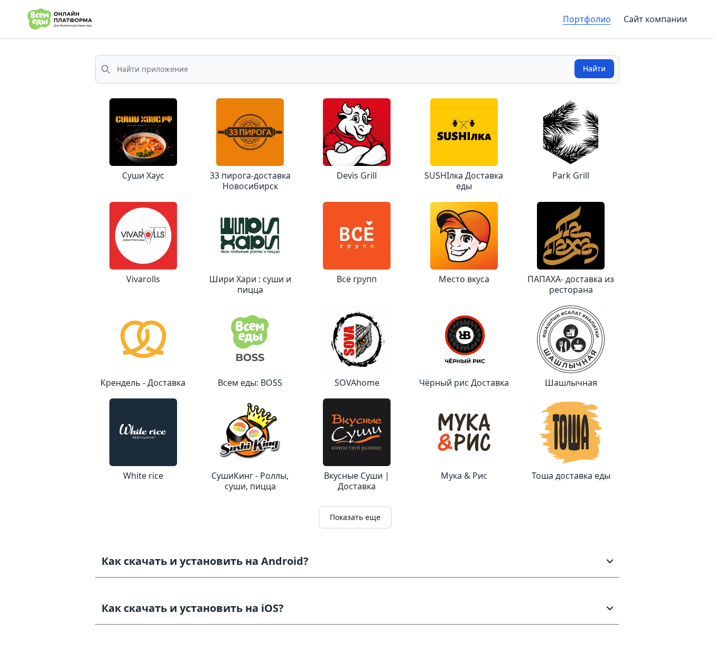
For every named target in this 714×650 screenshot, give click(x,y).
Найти (594, 68)
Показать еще (355, 517)
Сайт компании (655, 19)
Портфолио (587, 19)
